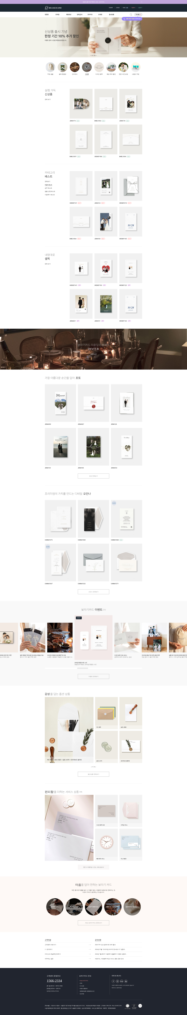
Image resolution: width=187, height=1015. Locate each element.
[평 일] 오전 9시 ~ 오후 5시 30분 (54, 986)
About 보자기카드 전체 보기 (93, 923)
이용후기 (133, 7)
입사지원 (82, 994)
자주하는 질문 (49, 958)
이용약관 (105, 1008)
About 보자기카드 (84, 980)
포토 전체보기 (93, 476)
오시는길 (82, 986)
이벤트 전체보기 (93, 676)
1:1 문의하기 (48, 949)
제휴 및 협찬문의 (84, 988)
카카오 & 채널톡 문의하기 (53, 954)
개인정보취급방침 (112, 1008)
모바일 (57, 14)
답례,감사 (79, 14)
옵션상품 (111, 14)
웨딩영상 (68, 14)
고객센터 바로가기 (50, 944)
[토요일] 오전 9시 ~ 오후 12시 (53, 988)
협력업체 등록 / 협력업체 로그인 (87, 991)
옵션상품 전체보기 (93, 774)
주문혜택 (111, 7)
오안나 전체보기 (93, 592)
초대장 (100, 14)
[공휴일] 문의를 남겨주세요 (53, 991)
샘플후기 (140, 7)
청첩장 (47, 14)
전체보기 (47, 181)
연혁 (81, 983)
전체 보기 (48, 99)
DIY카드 (90, 14)
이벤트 (125, 7)
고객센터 (118, 7)
